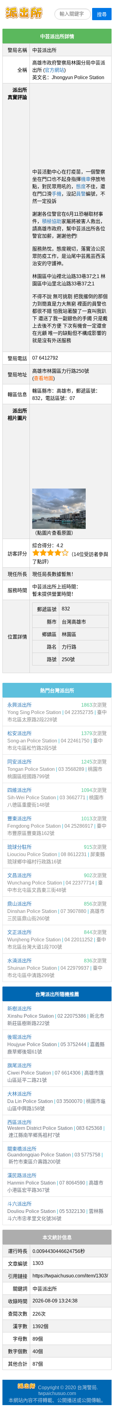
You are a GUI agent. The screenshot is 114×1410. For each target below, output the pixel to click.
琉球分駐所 (19, 847)
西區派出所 (19, 1122)
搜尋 (102, 14)
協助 (56, 221)
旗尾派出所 (19, 1065)
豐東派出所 (19, 818)
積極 (47, 221)
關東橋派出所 (21, 1149)
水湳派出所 (19, 960)
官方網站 (54, 70)
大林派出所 (19, 1094)
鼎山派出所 (19, 903)
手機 (56, 193)
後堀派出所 (19, 1037)
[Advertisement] (70, 124)
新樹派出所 (19, 1008)
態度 (81, 186)
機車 (86, 179)
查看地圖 (43, 378)
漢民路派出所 (21, 1175)
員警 (81, 193)
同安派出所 (19, 761)
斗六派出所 (19, 1204)
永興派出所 (19, 705)
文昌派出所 (19, 875)
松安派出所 (19, 733)
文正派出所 (19, 932)
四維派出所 (19, 790)
